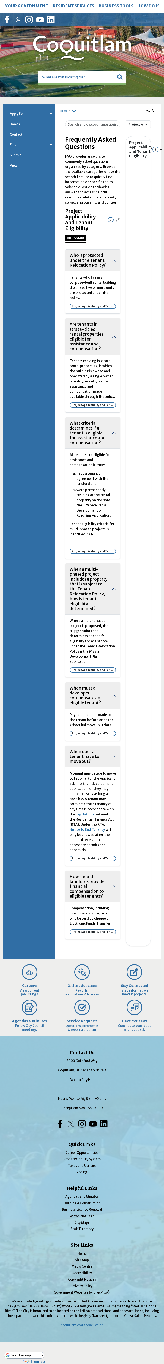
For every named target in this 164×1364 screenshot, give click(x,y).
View (13, 165)
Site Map (82, 1260)
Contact (16, 134)
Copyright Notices (82, 1279)
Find (13, 145)
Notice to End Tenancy (87, 829)
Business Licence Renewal (82, 1209)
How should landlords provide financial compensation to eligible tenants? (87, 886)
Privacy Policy (82, 1286)
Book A (15, 124)
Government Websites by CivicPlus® (82, 1292)
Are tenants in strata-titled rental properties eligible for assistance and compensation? (86, 336)
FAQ (73, 110)
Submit (15, 155)
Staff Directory (82, 1229)
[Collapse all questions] (117, 220)
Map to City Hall (82, 1080)
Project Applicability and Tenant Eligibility (138, 149)
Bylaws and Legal (82, 1216)
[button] (120, 77)
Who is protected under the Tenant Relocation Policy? (88, 260)
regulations (85, 814)
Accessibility (82, 1273)
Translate (38, 1361)
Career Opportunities (82, 1153)
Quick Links (82, 1144)
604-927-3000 (91, 1108)
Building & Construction (82, 1203)
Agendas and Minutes (82, 1196)
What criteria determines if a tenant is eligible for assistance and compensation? (87, 433)
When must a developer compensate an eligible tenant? (85, 695)
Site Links (82, 1245)
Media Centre (82, 1266)
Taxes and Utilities (82, 1166)
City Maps (82, 1222)
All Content (76, 238)
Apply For (17, 114)
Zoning (82, 1172)
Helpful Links (82, 1188)
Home (63, 110)
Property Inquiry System (82, 1159)
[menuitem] (26, 6)
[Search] (116, 124)
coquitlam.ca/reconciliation (82, 1325)
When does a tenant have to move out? (84, 756)
